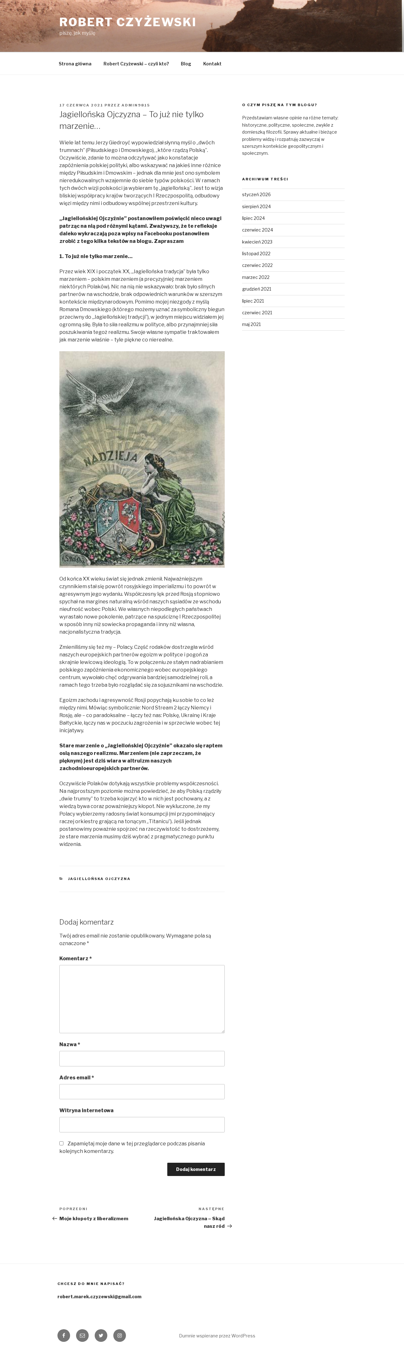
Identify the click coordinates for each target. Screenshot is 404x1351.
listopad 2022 (256, 253)
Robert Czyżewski (128, 22)
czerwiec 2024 (257, 229)
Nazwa (69, 1044)
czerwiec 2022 (257, 265)
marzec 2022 (256, 277)
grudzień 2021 (256, 289)
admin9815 (136, 105)
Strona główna (75, 63)
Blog (186, 63)
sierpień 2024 (256, 206)
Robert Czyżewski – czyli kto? (136, 63)
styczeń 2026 (256, 194)
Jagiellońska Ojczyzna (99, 879)
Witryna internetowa (86, 1110)
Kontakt (212, 63)
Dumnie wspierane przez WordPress (217, 1335)
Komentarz (75, 959)
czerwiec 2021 (257, 312)
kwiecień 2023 (257, 241)
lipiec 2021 (253, 301)
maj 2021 (251, 324)
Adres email (76, 1078)
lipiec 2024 (253, 218)
